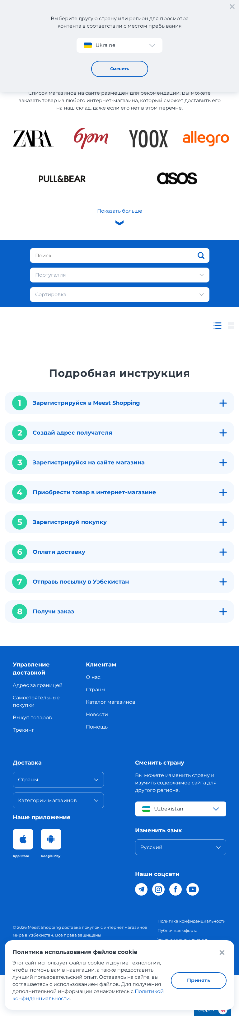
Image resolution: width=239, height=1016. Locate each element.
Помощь (97, 727)
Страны (95, 690)
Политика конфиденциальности (191, 921)
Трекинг (23, 730)
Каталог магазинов (110, 702)
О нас (93, 677)
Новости (97, 714)
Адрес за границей (38, 685)
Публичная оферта (177, 930)
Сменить (119, 68)
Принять (198, 980)
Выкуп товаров (32, 717)
